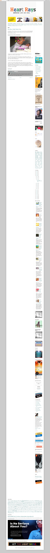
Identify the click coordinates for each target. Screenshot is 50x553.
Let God (24, 502)
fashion (22, 23)
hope (36, 154)
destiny (36, 158)
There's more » (10, 69)
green (34, 506)
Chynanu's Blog (38, 401)
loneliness (19, 508)
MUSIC (30, 502)
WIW (24, 503)
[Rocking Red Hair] (11, 19)
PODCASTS (31, 23)
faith (38, 23)
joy (41, 165)
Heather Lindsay (38, 404)
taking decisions (12, 511)
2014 (37, 198)
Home (20, 77)
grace (32, 506)
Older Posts (31, 77)
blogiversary (21, 504)
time (19, 511)
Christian (12, 501)
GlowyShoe (37, 402)
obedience (19, 509)
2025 (37, 171)
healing (34, 24)
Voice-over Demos (38, 70)
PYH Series (10, 503)
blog (15, 504)
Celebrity (9, 501)
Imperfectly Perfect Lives (38, 406)
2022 (37, 175)
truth (21, 511)
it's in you (33, 507)
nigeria (14, 509)
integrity (30, 507)
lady (39, 507)
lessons (19, 24)
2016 (37, 196)
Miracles (36, 165)
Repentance (13, 503)
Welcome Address (38, 67)
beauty (36, 154)
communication (36, 168)
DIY (25, 501)
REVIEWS (10, 23)
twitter (23, 511)
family (41, 161)
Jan (37, 188)
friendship (36, 157)
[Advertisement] (38, 39)
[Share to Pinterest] (17, 71)
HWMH (37, 73)
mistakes (33, 508)
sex (32, 510)
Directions (27, 501)
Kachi (13, 32)
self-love (39, 162)
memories (16, 24)
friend (22, 506)
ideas (24, 507)
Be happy (37, 160)
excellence (9, 506)
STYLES (18, 23)
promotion (38, 509)
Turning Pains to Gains (38, 411)
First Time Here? (38, 66)
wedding (32, 511)
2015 (37, 197)
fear (39, 166)
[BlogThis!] (15, 71)
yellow (11, 512)
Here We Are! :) (40, 214)
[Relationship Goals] (27, 19)
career (39, 154)
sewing (41, 166)
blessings (13, 504)
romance (16, 25)
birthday (9, 504)
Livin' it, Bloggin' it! (39, 407)
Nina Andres (37, 408)
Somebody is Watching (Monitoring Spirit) (40, 269)
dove (32, 505)
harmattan (39, 506)
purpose (41, 23)
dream (41, 154)
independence (27, 507)
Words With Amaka (38, 164)
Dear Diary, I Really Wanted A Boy (14, 29)
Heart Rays (12, 502)
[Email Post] (13, 71)
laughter (41, 507)
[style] (35, 19)
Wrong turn (32, 503)
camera (29, 504)
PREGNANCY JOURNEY (11, 25)
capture (31, 504)
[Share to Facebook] (16, 71)
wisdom (41, 153)
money (39, 163)
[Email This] (14, 71)
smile (40, 510)
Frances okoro (32, 501)
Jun (37, 184)
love (24, 23)
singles (22, 24)
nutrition (17, 509)
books (24, 504)
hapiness (41, 164)
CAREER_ (35, 23)
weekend (35, 511)
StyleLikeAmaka (20, 503)
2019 (37, 192)
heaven (16, 507)
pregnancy (36, 24)
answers (35, 503)
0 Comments (10, 71)
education (36, 505)
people (30, 509)
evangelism (39, 505)
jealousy (36, 507)
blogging (25, 24)
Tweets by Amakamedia (38, 451)
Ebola (29, 501)
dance (22, 505)
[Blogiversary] (19, 19)
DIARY (14, 23)
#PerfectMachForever (25, 500)
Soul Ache (16, 503)
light (17, 508)
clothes (39, 504)
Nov (37, 177)
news (12, 509)
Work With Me (38, 68)
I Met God (15, 502)
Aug (37, 183)
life (35, 152)
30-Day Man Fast (32, 500)
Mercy (34, 502)
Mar (37, 185)
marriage (9, 24)
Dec (37, 176)
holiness (19, 507)
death (35, 167)
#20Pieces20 (9, 500)
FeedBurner (38, 389)
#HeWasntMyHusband (14, 500)
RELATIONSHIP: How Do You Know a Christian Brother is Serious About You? (21, 516)
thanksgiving (16, 511)
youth (13, 512)
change (36, 159)
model (35, 508)
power (36, 163)
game (31, 506)
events (41, 505)
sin (33, 510)
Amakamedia (37, 500)
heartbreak (30, 24)
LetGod (27, 502)
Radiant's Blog (38, 409)
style (8, 511)
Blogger (33, 547)
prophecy (41, 509)
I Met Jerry (18, 502)
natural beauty (40, 508)
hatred (41, 506)
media (27, 508)
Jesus (20, 502)
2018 (37, 193)
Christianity (16, 501)
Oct (37, 179)
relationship (27, 23)
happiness (36, 506)
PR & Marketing (38, 69)
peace (28, 509)
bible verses (40, 503)
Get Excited (36, 501)
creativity (12, 24)
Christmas (19, 501)
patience (26, 509)
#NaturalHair (20, 500)
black (11, 504)
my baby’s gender (19, 31)
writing (28, 24)
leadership (41, 167)
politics (32, 509)
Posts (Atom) (13, 79)
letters (14, 508)
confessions (13, 505)
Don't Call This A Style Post (40, 259)
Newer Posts (9, 77)
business (41, 160)
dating (36, 161)
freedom (20, 506)
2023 (37, 174)
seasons (26, 510)
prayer (36, 162)
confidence (40, 168)
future (29, 506)
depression (38, 167)
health (39, 165)
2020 (37, 191)
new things (9, 509)
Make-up (32, 502)
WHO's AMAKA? (20, 25)
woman (41, 158)
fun (37, 158)
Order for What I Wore (38, 72)
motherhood (40, 24)
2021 (37, 189)
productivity (36, 166)
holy (21, 507)
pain (39, 158)
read (11, 510)
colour (41, 504)
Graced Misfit (38, 403)
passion (41, 159)
